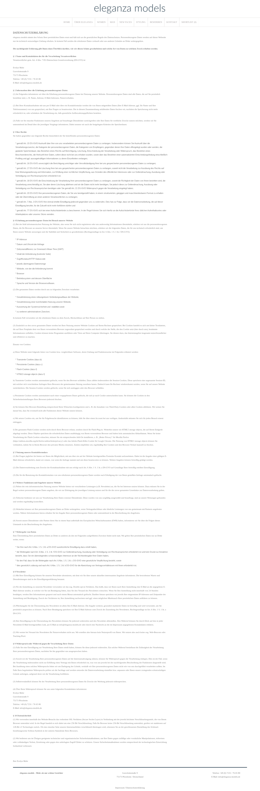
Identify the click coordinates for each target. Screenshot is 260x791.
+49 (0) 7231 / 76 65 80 (230, 773)
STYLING (141, 22)
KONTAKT (171, 22)
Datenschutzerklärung (135, 788)
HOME (67, 22)
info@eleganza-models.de (229, 777)
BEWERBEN (156, 22)
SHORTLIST (188, 22)
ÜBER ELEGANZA (83, 22)
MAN (112, 22)
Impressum (120, 788)
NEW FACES (125, 22)
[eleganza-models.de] (129, 9)
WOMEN (101, 22)
